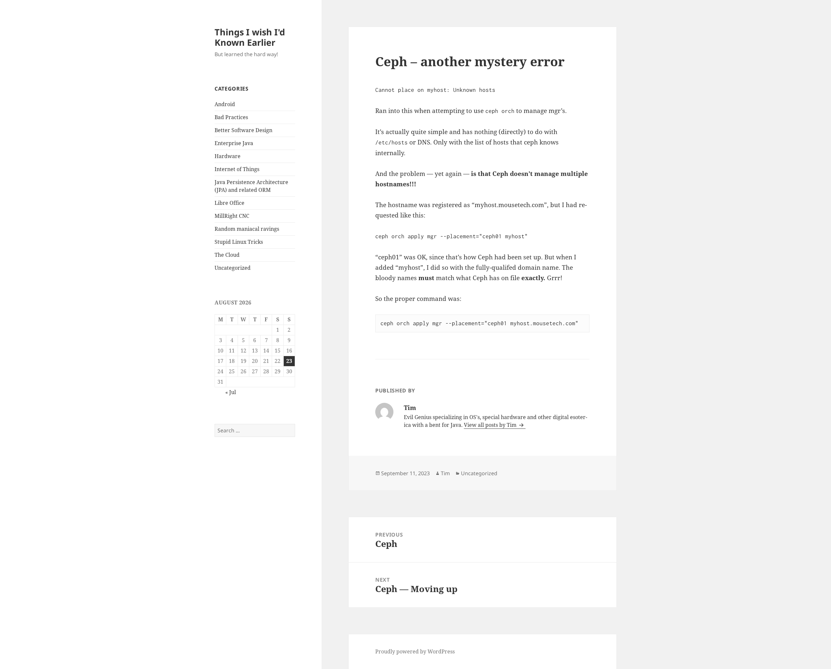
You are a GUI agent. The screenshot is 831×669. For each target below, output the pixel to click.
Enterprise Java (234, 143)
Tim (445, 473)
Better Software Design (243, 130)
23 (289, 361)
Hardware (228, 156)
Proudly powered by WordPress (415, 651)
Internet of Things (237, 169)
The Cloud (227, 254)
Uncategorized (233, 267)
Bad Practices (231, 117)
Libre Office (229, 202)
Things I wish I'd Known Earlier (250, 37)
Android (225, 104)
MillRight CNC (232, 215)
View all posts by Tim (491, 424)
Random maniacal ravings (247, 228)
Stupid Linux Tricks (239, 241)
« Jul (230, 392)
